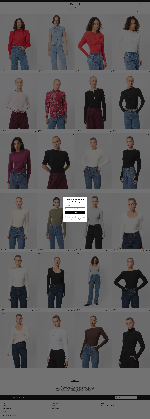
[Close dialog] (85, 198)
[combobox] (66, 209)
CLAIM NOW (75, 212)
